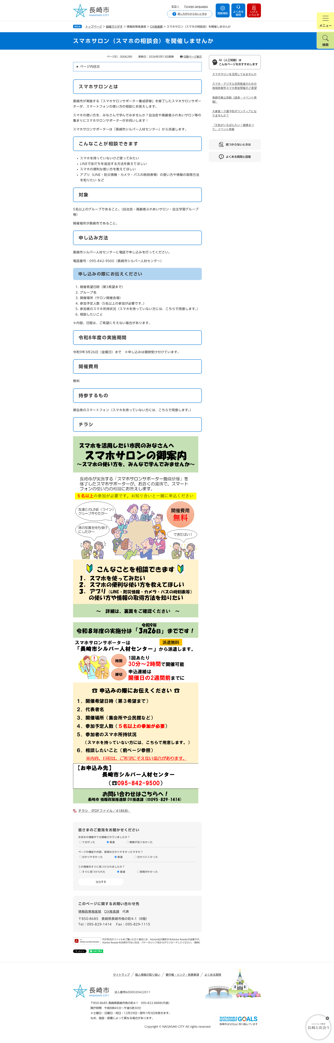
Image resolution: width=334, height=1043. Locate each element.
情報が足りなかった (141, 842)
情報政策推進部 (89, 911)
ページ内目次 (90, 66)
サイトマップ (121, 974)
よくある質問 (212, 974)
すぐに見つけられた (93, 872)
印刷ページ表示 (193, 56)
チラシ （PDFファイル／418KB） (104, 810)
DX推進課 (156, 26)
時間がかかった (149, 872)
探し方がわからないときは (192, 14)
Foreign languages (196, 6)
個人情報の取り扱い (147, 974)
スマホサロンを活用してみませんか (234, 74)
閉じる (327, 1018)
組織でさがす (114, 26)
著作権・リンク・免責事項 (182, 974)
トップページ (93, 26)
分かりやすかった (92, 857)
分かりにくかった (147, 857)
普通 (112, 842)
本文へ (175, 6)
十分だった (88, 842)
